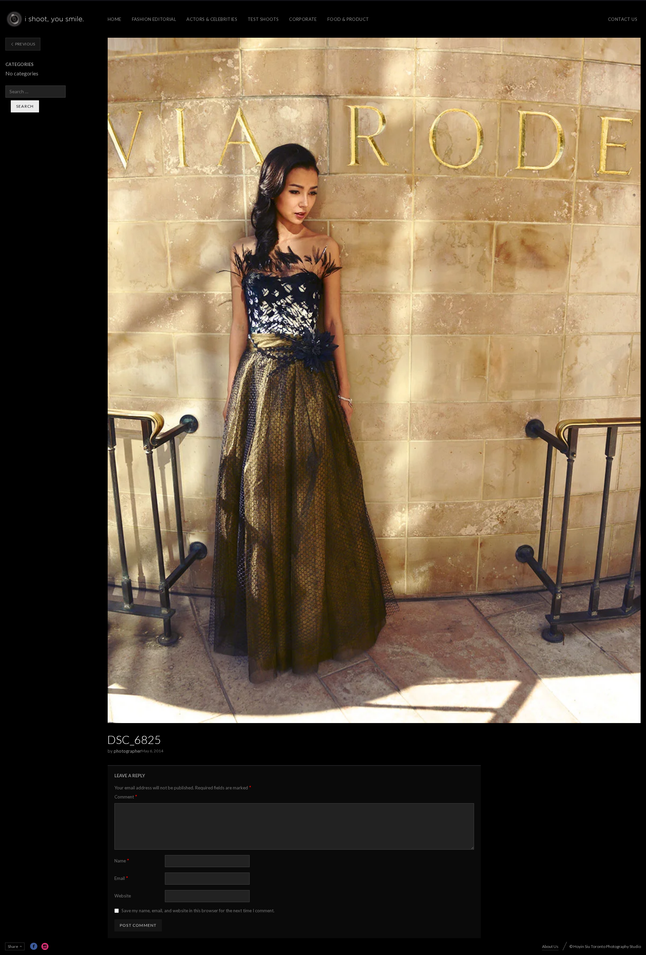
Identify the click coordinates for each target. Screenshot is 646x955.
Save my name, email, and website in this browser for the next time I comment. (198, 910)
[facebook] (33, 946)
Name (121, 860)
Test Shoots (263, 19)
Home (114, 19)
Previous (24, 43)
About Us (550, 946)
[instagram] (45, 946)
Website (122, 895)
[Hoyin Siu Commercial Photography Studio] (46, 19)
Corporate (303, 19)
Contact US (622, 19)
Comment (125, 796)
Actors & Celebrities (211, 19)
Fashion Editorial (154, 19)
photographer (127, 751)
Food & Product (348, 19)
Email (121, 878)
